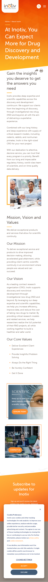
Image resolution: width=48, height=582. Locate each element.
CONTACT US (15, 450)
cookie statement (16, 541)
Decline (24, 572)
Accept (24, 566)
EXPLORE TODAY (20, 412)
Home (7, 21)
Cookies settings (24, 560)
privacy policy (34, 538)
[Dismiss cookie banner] (40, 510)
